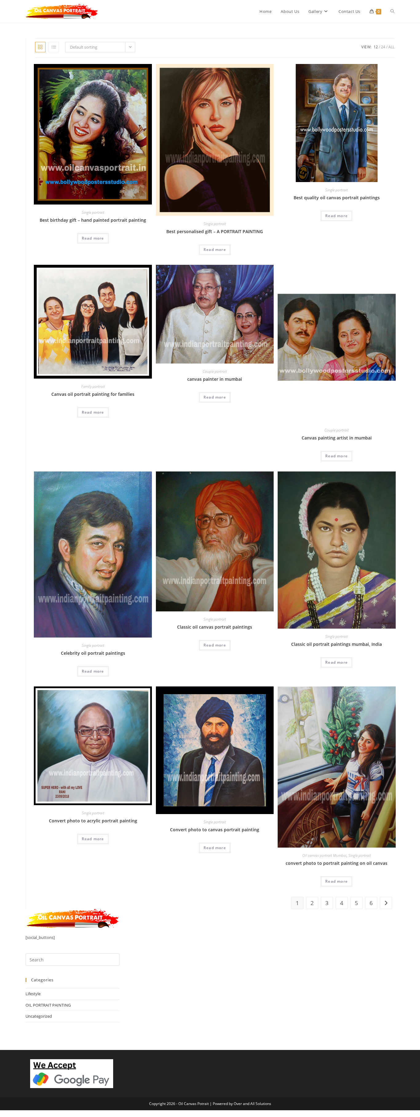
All (391, 47)
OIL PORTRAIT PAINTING (48, 1005)
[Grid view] (40, 47)
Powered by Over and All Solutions (242, 1103)
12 (376, 47)
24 (383, 47)
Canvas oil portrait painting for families (92, 394)
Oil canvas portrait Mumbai (324, 855)
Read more (93, 238)
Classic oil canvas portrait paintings (214, 627)
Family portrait (93, 386)
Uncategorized (39, 1016)
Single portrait (93, 212)
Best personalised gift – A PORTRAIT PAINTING (214, 231)
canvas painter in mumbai (214, 379)
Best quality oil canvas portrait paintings (337, 198)
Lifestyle (33, 993)
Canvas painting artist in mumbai (337, 438)
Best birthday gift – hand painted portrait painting (93, 220)
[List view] (54, 47)
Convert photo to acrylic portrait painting (93, 821)
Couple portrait (215, 371)
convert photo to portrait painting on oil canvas (336, 863)
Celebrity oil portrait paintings (93, 653)
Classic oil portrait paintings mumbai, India (336, 644)
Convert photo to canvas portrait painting (214, 830)
